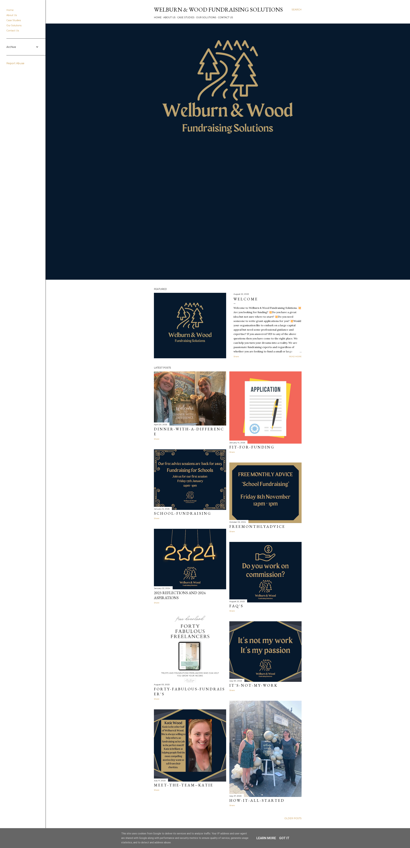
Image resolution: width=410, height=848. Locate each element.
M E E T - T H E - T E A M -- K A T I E (183, 785)
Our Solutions (206, 17)
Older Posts (293, 818)
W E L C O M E (245, 298)
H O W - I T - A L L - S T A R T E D (256, 800)
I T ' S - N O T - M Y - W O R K (253, 685)
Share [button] (236, 356)
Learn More (266, 838)
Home (158, 17)
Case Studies (185, 17)
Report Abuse (15, 63)
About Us (169, 17)
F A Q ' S (236, 605)
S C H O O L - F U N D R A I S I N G (182, 513)
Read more (295, 356)
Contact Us (225, 17)
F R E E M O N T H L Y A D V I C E (256, 526)
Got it (284, 838)
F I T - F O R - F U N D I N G (251, 447)
